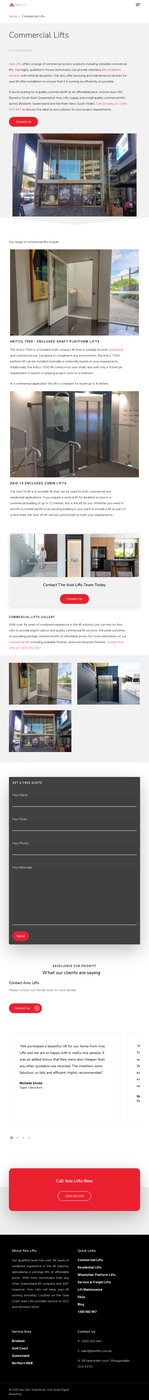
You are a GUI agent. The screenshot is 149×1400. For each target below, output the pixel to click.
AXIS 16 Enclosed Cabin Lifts (38, 483)
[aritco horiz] (40, 684)
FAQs (81, 1297)
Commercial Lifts (90, 1260)
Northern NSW (22, 1363)
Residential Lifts (89, 1267)
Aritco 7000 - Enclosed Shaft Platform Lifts (55, 341)
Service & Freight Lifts (94, 1282)
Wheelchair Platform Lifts (97, 1275)
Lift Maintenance (90, 1289)
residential (116, 350)
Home (13, 16)
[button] (138, 5)
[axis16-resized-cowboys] (40, 731)
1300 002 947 (87, 1312)
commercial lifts (19, 642)
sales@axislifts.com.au (96, 1351)
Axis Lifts (15, 64)
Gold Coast (20, 1348)
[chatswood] (108, 684)
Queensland (20, 1356)
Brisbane (18, 1341)
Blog (81, 1304)
